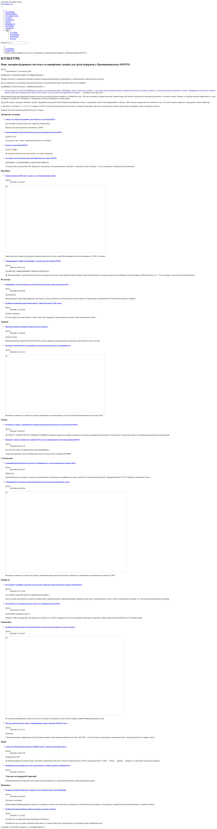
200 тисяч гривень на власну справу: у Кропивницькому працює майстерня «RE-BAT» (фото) (36, 723)
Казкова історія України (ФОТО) (16, 145)
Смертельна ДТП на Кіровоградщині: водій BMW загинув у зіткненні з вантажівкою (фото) (35, 746)
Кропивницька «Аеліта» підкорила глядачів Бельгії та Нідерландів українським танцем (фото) (37, 284)
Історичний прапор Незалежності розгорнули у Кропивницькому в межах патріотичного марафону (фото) (40, 463)
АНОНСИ (9, 28)
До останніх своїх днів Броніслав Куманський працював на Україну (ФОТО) (31, 158)
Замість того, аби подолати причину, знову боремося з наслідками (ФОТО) (30, 119)
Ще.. (7, 30)
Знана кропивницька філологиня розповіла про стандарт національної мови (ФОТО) (33, 132)
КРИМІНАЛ (10, 24)
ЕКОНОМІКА (11, 14)
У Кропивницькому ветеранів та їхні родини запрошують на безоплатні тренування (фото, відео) (37, 482)
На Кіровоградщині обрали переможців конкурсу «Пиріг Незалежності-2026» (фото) (33, 303)
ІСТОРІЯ (13, 33)
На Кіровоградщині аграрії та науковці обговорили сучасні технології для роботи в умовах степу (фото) (40, 627)
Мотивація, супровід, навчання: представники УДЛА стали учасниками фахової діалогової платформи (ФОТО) (42, 439)
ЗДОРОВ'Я (14, 37)
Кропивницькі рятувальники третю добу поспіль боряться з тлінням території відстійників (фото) (37, 765)
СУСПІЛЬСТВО (11, 16)
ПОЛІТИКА (10, 12)
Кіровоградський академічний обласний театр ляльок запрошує (26, 326)
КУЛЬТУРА (9, 20)
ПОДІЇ (7, 22)
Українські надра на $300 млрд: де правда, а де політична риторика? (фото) (30, 176)
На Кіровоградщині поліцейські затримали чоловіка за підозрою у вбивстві (30, 809)
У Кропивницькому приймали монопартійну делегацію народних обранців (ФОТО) (33, 261)
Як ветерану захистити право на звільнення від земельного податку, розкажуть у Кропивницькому (38, 345)
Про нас (13, 39)
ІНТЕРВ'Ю (9, 26)
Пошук (3, 43)
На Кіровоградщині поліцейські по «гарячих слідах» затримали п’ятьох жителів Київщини (35, 790)
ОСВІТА (8, 18)
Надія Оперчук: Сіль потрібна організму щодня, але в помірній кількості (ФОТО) (32, 603)
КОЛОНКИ (14, 35)
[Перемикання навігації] (2, 6)
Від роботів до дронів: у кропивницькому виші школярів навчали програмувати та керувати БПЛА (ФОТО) (41, 424)
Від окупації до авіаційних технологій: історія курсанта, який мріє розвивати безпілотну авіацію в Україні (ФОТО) (43, 585)
